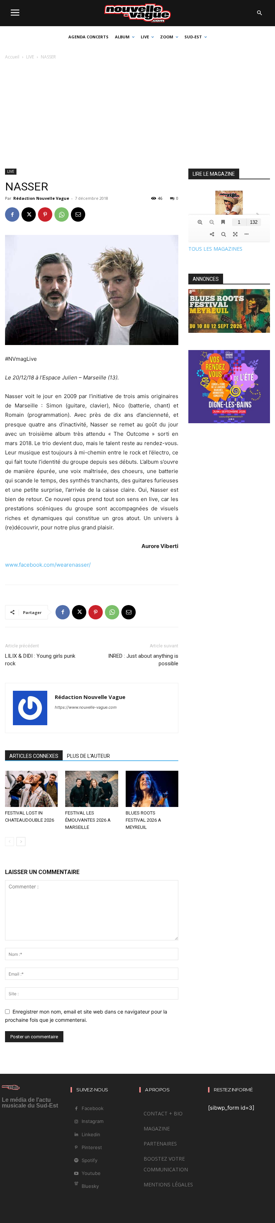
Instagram (92, 1121)
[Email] (78, 214)
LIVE (30, 57)
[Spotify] (76, 1160)
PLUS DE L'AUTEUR (88, 756)
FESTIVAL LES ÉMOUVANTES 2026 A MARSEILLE (88, 820)
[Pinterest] (45, 214)
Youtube (91, 1173)
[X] (28, 214)
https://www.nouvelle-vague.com (86, 707)
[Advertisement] (137, 115)
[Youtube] (76, 1173)
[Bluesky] (76, 1186)
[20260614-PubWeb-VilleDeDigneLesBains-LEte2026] (229, 421)
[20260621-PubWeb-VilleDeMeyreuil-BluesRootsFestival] (229, 330)
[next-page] (20, 841)
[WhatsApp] (61, 214)
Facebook (92, 1108)
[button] (259, 13)
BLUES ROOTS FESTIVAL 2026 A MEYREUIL (143, 820)
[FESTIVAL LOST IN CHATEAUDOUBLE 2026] (31, 789)
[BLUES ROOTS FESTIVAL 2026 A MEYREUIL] (152, 789)
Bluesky (90, 1186)
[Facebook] (12, 214)
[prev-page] (9, 841)
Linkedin (91, 1134)
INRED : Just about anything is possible (143, 660)
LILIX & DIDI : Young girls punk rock (40, 660)
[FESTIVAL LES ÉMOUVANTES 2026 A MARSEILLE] (91, 789)
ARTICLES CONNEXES (33, 756)
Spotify (89, 1160)
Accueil (12, 57)
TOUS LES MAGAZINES (215, 248)
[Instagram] (76, 1121)
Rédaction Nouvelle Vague (41, 198)
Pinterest (92, 1147)
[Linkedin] (76, 1134)
